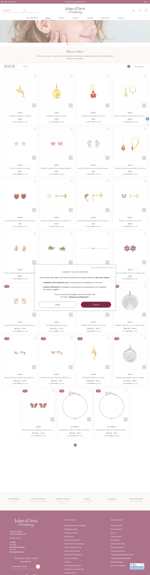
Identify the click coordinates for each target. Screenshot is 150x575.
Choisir (57, 305)
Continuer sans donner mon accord (102, 267)
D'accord (96, 305)
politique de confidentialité (78, 297)
